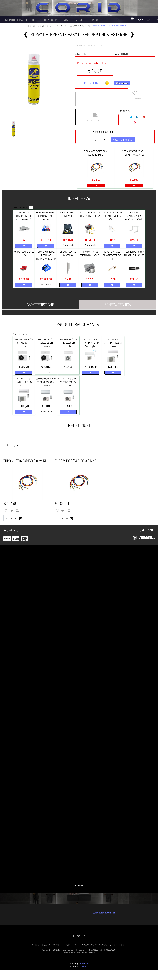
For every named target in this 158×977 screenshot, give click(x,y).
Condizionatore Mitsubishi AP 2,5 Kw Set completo (91, 343)
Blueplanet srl (83, 966)
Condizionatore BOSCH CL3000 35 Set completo (46, 343)
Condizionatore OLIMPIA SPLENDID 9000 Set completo (68, 382)
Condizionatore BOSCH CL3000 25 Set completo (24, 343)
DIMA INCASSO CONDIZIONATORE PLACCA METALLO (23, 216)
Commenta (79, 885)
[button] (33, 79)
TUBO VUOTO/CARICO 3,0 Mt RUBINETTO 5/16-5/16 (27, 461)
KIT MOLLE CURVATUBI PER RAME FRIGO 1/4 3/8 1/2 (112, 216)
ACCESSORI (73, 26)
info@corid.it (120, 945)
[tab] (40, 304)
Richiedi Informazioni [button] (122, 83)
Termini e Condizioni (88, 952)
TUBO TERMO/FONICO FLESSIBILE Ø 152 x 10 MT (134, 255)
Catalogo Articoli (44, 26)
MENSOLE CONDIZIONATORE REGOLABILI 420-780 (134, 216)
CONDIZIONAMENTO (59, 26)
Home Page (31, 26)
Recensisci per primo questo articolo (90, 45)
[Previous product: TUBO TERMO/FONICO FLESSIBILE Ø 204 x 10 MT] (26, 34)
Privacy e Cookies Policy (71, 952)
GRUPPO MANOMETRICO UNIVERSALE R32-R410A (46, 216)
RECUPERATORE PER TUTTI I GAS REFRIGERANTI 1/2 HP (46, 255)
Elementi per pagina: (20, 207)
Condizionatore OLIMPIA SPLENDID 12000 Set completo (46, 382)
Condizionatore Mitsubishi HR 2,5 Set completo (113, 343)
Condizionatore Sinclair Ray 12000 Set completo (68, 343)
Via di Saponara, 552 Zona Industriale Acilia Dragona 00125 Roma (57, 945)
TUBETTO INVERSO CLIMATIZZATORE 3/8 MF (112, 255)
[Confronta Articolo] (17, 511)
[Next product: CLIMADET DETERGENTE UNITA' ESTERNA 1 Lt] (132, 34)
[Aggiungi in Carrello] (20, 518)
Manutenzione (85, 26)
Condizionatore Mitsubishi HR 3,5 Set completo (23, 382)
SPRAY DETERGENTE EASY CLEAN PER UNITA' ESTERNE (112, 26)
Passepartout (83, 963)
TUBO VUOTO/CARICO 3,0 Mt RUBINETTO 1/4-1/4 (79, 461)
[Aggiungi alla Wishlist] (5, 511)
